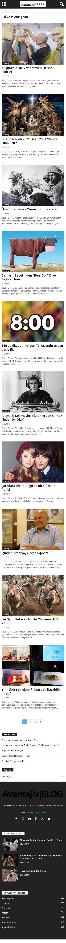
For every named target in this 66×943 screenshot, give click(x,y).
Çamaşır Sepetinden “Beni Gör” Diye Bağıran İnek (29, 277)
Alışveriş (5, 63)
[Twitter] (43, 819)
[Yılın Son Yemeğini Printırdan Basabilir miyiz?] (33, 665)
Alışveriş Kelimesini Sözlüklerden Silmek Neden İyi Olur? (32, 418)
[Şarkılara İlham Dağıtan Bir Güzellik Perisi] (33, 462)
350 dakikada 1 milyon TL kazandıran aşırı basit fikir (33, 348)
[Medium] (30, 819)
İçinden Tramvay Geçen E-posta (25, 553)
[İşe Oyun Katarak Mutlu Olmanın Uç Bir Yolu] (33, 595)
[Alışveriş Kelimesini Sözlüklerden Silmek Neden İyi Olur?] (33, 391)
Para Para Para (9, 922)
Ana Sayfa (5, 12)
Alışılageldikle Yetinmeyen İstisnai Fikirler (27, 70)
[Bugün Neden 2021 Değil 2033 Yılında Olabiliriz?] (33, 115)
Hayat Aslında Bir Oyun (12, 750)
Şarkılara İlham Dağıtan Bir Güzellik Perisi (28, 488)
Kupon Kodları (8, 927)
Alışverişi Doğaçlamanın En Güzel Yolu (20, 740)
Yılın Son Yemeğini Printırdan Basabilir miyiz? (31, 691)
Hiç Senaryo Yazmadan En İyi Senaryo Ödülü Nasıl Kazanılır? (30, 745)
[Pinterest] (36, 819)
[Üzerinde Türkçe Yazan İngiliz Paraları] (33, 185)
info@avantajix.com (37, 812)
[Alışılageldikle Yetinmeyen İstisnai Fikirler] (33, 44)
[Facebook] (17, 819)
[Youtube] (49, 819)
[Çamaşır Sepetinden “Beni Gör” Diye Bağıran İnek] (33, 251)
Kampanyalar (8, 898)
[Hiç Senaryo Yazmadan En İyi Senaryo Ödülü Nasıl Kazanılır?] (10, 860)
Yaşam (5, 913)
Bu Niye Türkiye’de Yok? (13, 761)
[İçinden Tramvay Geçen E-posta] (33, 529)
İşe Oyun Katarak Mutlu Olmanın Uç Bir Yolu (31, 621)
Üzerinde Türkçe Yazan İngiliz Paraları (30, 209)
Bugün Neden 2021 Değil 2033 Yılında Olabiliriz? (29, 141)
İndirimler (6, 917)
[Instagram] (23, 819)
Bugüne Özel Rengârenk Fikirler (16, 756)
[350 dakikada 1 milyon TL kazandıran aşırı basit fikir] (33, 321)
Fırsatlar (5, 903)
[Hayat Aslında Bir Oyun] (10, 875)
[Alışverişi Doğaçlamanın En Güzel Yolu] (10, 844)
